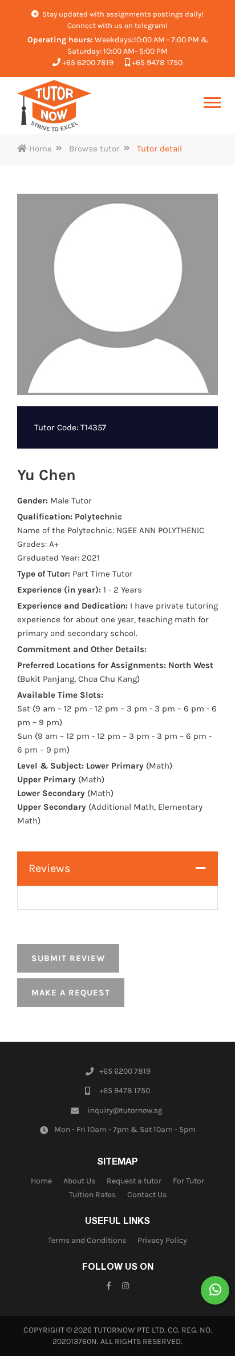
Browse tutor (94, 148)
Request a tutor (134, 1181)
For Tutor (188, 1181)
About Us (79, 1181)
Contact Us (147, 1194)
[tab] (117, 868)
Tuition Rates (92, 1194)
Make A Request (70, 992)
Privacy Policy (162, 1240)
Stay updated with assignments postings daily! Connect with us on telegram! (122, 20)
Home (39, 148)
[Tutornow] (54, 105)
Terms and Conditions (87, 1240)
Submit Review (68, 958)
